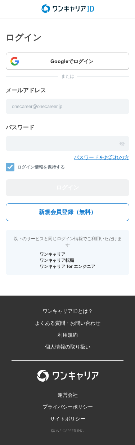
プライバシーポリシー (67, 407)
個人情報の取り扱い (67, 346)
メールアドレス (26, 90)
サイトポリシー (67, 418)
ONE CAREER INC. (69, 430)
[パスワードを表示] (122, 144)
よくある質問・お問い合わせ (67, 323)
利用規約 (68, 335)
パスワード (20, 127)
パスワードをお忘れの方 (101, 157)
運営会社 (68, 395)
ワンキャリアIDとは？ (67, 311)
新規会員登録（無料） (67, 212)
